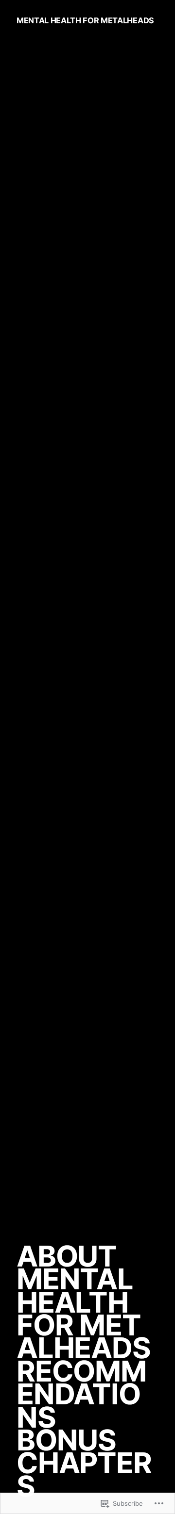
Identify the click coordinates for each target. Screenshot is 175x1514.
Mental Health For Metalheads (85, 20)
